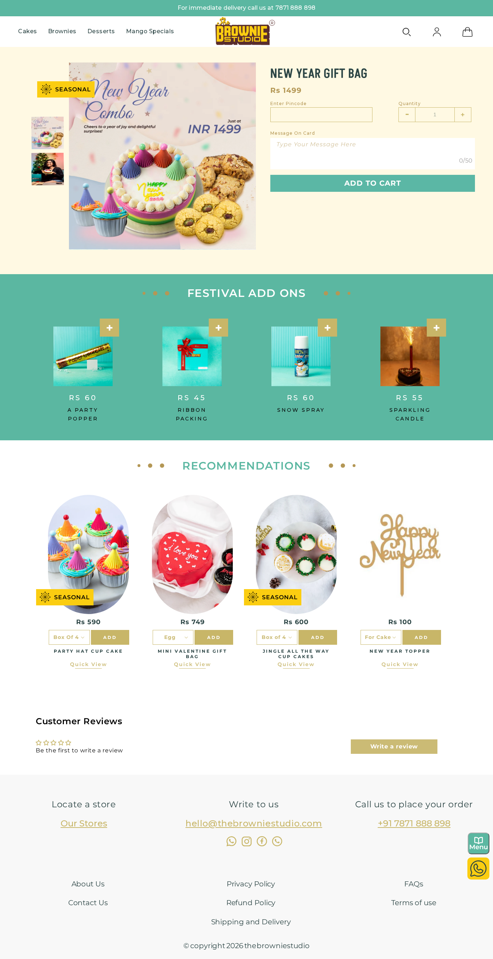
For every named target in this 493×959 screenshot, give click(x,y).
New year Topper (400, 651)
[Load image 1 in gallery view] (47, 133)
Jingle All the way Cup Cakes (296, 653)
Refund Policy (251, 902)
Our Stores (84, 823)
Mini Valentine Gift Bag (192, 653)
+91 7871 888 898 (414, 823)
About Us (88, 884)
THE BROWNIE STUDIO (277, 945)
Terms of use (413, 902)
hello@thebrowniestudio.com (254, 823)
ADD (110, 637)
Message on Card (292, 133)
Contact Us (88, 902)
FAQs (413, 884)
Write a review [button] (394, 746)
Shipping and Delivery (251, 921)
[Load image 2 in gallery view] (47, 169)
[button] (27, 31)
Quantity (409, 103)
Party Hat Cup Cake (88, 651)
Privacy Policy (251, 884)
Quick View (88, 664)
